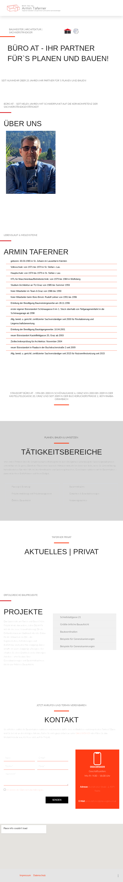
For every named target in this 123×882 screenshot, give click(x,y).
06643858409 (97, 766)
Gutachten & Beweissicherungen (84, 494)
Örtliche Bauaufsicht (21, 500)
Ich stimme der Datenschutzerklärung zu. (25, 790)
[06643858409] (97, 758)
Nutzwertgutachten (78, 500)
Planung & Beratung (21, 487)
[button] (115, 8)
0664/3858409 (83, 733)
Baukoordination (77, 487)
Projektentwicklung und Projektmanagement (32, 494)
